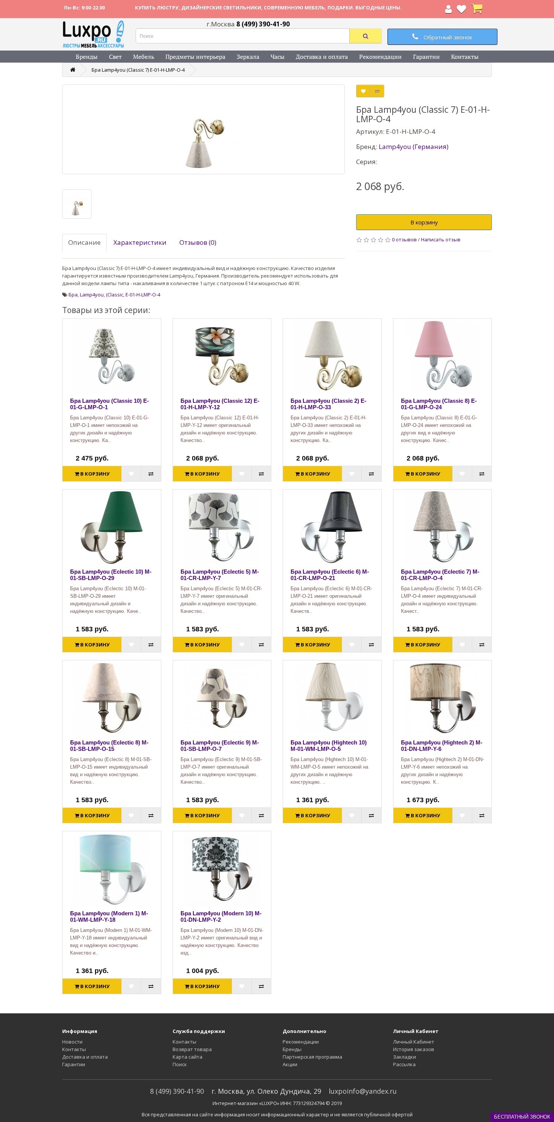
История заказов (413, 1049)
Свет (115, 56)
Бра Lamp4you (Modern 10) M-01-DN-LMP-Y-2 (221, 916)
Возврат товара (192, 1049)
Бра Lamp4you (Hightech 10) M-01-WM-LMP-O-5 (329, 745)
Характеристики (140, 242)
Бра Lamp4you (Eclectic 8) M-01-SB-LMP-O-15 (109, 745)
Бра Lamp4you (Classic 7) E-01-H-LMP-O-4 (138, 69)
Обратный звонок (447, 37)
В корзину (424, 222)
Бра (73, 294)
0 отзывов (404, 239)
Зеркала (248, 56)
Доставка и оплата (322, 56)
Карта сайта (187, 1056)
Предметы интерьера (195, 56)
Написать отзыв (441, 239)
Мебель (143, 56)
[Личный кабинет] (448, 10)
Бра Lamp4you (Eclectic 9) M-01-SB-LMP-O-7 (220, 745)
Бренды (87, 56)
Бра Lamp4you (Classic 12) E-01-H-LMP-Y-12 (220, 404)
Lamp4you (92, 294)
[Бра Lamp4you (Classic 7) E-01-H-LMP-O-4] (203, 129)
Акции (290, 1064)
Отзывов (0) (197, 242)
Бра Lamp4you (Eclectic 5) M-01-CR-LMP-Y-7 (220, 574)
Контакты (465, 56)
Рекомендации (380, 56)
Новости (72, 1041)
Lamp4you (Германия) (413, 146)
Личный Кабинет (413, 1041)
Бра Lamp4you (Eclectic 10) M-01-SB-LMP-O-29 (111, 574)
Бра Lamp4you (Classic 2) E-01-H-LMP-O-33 (328, 404)
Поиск (180, 1064)
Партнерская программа (312, 1056)
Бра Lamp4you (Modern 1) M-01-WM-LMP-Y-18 (109, 916)
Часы (278, 56)
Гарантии (426, 56)
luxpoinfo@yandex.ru (363, 1091)
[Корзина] (476, 10)
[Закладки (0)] (461, 10)
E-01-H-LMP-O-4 (142, 294)
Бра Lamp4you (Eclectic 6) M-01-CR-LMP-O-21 (330, 574)
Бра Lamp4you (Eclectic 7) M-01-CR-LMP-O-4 (440, 574)
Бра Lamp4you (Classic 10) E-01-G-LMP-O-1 (109, 404)
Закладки (404, 1056)
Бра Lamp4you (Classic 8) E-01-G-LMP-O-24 (439, 404)
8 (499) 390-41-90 (177, 1091)
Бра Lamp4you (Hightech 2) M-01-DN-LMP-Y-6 (441, 745)
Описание (84, 242)
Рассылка (404, 1064)
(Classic (114, 294)
